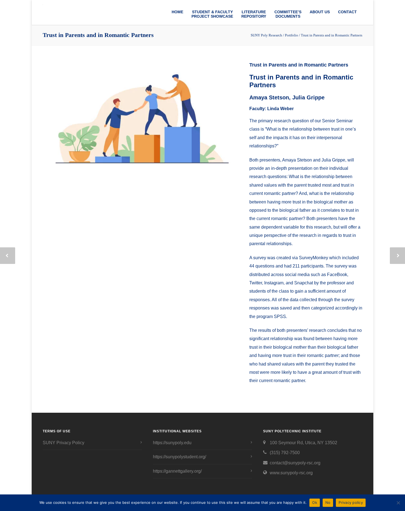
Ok (314, 502)
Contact (347, 12)
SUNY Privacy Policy (63, 442)
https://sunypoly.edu (172, 442)
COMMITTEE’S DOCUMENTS (287, 14)
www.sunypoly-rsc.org (291, 472)
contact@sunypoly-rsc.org (295, 462)
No (328, 502)
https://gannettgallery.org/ (177, 471)
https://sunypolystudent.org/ (179, 456)
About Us (320, 12)
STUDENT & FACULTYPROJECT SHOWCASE (212, 14)
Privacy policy (351, 502)
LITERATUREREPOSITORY (253, 14)
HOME (177, 12)
